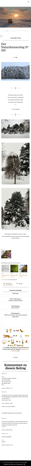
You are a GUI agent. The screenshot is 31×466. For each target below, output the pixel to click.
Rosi (6, 373)
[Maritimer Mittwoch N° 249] (15, 17)
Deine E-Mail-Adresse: (15, 299)
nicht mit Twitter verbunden (17, 283)
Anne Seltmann (4, 279)
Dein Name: (15, 293)
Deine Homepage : (15, 306)
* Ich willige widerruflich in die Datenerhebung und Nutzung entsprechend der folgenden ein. (16, 349)
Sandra (6, 433)
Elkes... (2, 249)
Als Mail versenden (8, 285)
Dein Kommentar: (15, 315)
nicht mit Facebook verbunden (4, 283)
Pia (5, 418)
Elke (6, 391)
